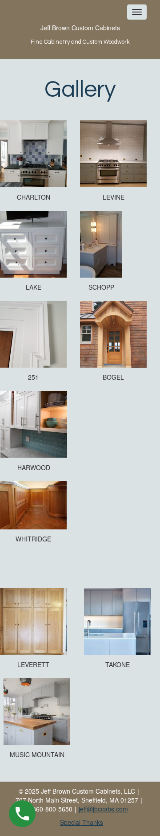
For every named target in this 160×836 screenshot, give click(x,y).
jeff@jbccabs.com (103, 808)
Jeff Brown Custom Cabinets (80, 27)
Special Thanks (81, 822)
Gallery (80, 90)
